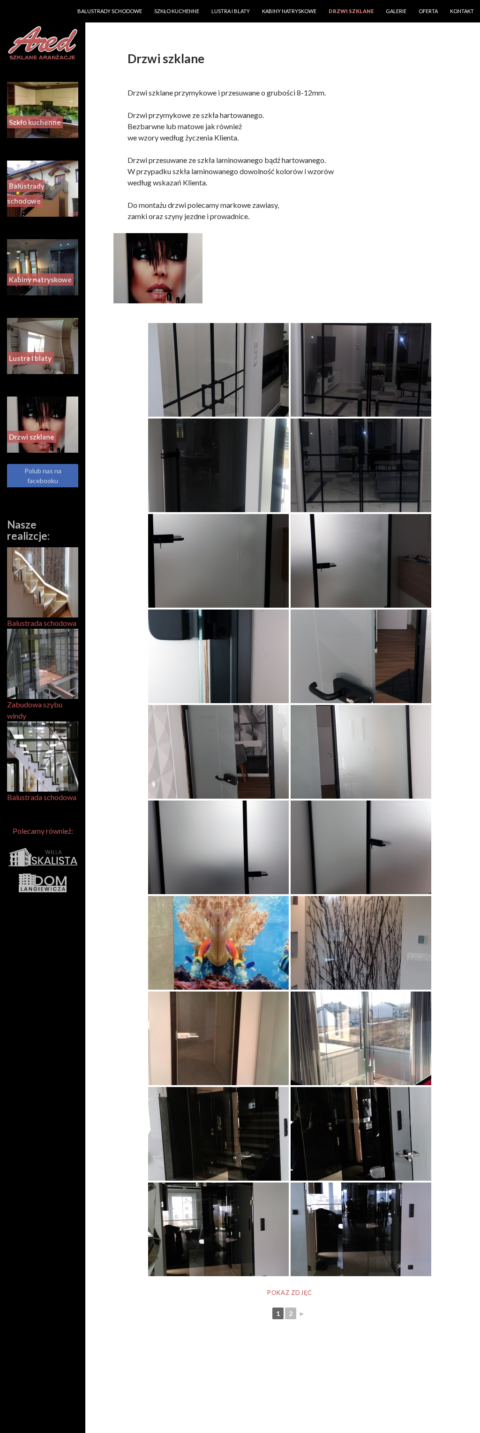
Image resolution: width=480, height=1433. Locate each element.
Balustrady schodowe (109, 11)
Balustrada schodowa (41, 622)
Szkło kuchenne (176, 11)
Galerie (396, 11)
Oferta (428, 11)
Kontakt (462, 11)
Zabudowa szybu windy (34, 710)
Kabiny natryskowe (289, 11)
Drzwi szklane (351, 11)
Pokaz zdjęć (289, 1292)
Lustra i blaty (230, 11)
